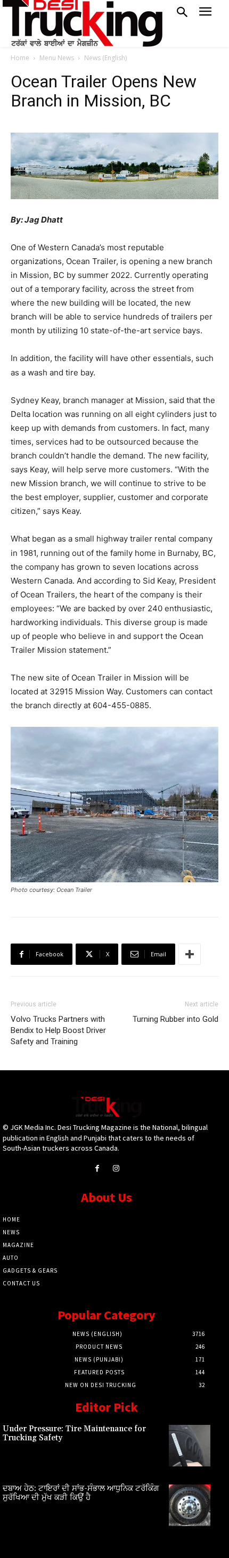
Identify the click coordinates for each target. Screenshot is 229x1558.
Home (20, 57)
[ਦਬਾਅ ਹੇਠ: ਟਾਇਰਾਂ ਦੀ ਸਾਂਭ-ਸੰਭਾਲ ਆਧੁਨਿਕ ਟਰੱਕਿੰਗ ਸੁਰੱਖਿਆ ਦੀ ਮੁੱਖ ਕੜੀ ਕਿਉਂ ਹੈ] (189, 1505)
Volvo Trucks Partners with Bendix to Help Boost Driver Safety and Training (58, 1030)
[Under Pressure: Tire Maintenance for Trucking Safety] (189, 1445)
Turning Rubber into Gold (175, 1019)
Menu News (56, 57)
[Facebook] (97, 1168)
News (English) (105, 57)
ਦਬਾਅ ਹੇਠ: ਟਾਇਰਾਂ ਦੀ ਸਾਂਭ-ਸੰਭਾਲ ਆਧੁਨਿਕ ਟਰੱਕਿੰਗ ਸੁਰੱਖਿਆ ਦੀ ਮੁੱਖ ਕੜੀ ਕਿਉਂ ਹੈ (81, 1493)
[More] (189, 954)
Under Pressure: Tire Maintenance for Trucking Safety (74, 1433)
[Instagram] (115, 1168)
